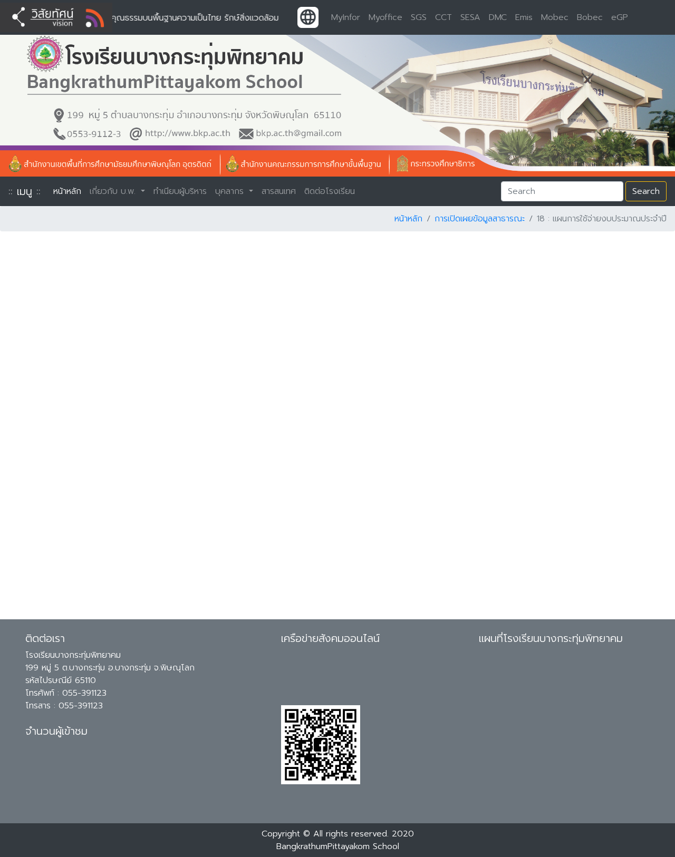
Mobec (554, 17)
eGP (619, 17)
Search (646, 191)
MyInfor (345, 17)
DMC (498, 17)
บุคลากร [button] (231, 191)
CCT (443, 17)
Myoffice (385, 17)
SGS (419, 17)
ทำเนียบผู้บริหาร (180, 191)
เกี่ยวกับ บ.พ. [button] (114, 191)
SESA (470, 17)
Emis (524, 17)
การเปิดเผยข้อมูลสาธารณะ (480, 218)
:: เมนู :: (24, 191)
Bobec (590, 17)
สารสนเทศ (279, 191)
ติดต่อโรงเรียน (329, 191)
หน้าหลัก (69, 191)
